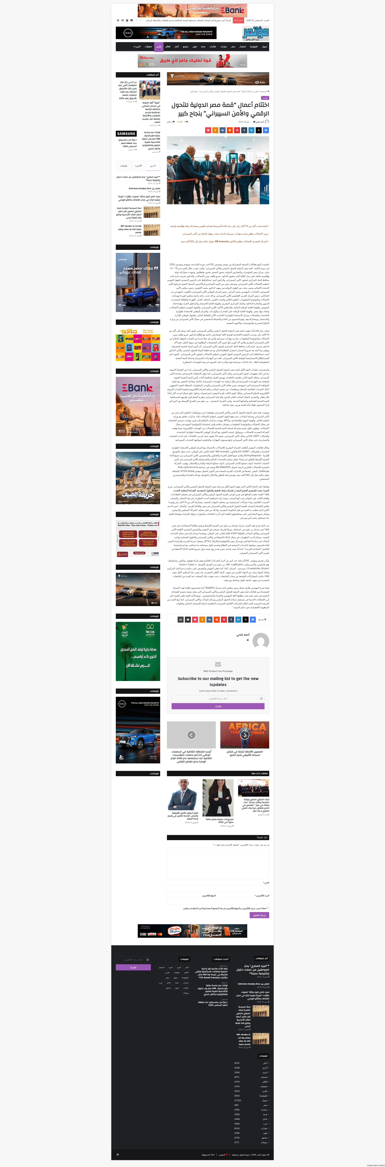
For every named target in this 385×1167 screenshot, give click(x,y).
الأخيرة (138, 165)
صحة (203, 47)
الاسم (266, 882)
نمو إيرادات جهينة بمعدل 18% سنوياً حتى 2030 (220, 820)
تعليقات (123, 165)
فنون (195, 47)
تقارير (158, 47)
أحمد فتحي (260, 122)
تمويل (264, 47)
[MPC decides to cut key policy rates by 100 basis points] (152, 230)
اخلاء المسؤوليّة (208, 1154)
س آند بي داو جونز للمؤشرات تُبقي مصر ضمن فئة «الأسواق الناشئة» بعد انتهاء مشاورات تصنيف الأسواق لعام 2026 (183, 20)
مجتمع (185, 47)
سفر (233, 47)
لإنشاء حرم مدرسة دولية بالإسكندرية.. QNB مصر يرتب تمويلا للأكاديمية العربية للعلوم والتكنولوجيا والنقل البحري (151, 140)
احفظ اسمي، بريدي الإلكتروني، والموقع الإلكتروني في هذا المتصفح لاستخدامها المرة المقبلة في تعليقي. (225, 908)
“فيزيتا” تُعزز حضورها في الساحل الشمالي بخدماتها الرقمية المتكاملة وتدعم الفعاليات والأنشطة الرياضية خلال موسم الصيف (151, 112)
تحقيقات (148, 47)
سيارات (223, 47)
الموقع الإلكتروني (209, 895)
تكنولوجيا (254, 47)
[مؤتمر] (255, 33)
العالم (168, 47)
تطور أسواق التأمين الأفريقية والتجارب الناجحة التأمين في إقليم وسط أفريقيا (183, 816)
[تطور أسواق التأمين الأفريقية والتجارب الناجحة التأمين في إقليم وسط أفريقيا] (182, 794)
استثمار (242, 47)
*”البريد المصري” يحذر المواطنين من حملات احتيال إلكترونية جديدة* (138, 178)
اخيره (265, 1072)
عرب (265, 1123)
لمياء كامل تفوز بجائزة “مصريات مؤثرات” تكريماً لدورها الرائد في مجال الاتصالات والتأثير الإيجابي (139, 198)
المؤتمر (222, 1154)
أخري (265, 1068)
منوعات (264, 1142)
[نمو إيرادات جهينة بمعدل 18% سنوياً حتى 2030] (218, 798)
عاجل (265, 1119)
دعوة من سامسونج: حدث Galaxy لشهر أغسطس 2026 (127, 143)
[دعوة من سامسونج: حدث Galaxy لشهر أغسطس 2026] (126, 134)
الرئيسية (263, 91)
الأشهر (153, 165)
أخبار (177, 47)
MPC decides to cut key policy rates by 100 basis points (129, 229)
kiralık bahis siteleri (376, 1165)
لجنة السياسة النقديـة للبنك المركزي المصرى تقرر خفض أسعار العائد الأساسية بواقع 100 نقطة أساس (128, 213)
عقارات (213, 47)
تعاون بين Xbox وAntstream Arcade (144, 188)
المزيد (137, 47)
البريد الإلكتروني (262, 895)
